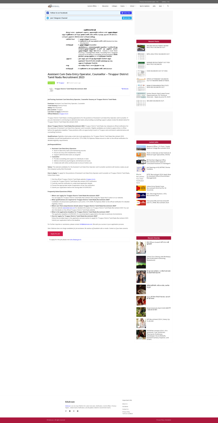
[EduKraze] (54, 6)
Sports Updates (145, 6)
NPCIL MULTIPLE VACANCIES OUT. (158, 54)
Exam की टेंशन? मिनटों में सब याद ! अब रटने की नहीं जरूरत (158, 297)
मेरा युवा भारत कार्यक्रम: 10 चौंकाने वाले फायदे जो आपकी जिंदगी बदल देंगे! (158, 272)
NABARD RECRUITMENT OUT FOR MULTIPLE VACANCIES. (158, 63)
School (132, 6)
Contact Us (125, 409)
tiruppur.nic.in (63, 114)
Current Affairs (92, 6)
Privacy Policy (126, 412)
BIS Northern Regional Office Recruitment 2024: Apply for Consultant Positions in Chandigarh (158, 161)
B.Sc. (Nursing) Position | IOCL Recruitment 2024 (157, 194)
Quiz (160, 6)
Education (105, 6)
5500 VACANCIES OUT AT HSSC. (157, 71)
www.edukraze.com (69, 208)
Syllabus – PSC (165, 1)
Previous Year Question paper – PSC (149, 1)
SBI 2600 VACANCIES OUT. (155, 101)
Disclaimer (125, 406)
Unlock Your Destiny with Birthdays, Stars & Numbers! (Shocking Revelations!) (159, 258)
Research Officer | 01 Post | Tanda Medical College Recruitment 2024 (158, 147)
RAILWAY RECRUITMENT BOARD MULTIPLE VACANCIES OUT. (157, 46)
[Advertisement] (154, 23)
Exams (123, 6)
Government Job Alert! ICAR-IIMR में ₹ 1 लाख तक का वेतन (159, 309)
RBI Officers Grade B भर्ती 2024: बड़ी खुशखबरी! (158, 243)
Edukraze (68, 406)
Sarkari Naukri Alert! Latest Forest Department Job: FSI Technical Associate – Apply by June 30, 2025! (158, 95)
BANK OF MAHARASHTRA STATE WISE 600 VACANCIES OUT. (158, 86)
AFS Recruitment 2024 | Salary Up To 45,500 (158, 320)
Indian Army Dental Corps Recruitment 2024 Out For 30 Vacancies (156, 188)
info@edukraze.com (86, 224)
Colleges (114, 6)
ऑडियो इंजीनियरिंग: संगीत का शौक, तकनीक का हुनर (158, 286)
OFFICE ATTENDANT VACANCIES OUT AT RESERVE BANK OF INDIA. (158, 80)
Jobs (154, 6)
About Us (124, 404)
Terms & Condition (127, 413)
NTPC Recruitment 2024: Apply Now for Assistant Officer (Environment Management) (159, 176)
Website (125, 89)
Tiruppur (61, 83)
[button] (168, 6)
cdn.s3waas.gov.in (75, 240)
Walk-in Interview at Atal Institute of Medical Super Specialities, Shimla (159, 154)
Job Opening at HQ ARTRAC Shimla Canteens (158, 168)
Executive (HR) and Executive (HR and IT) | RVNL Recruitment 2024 (158, 201)
